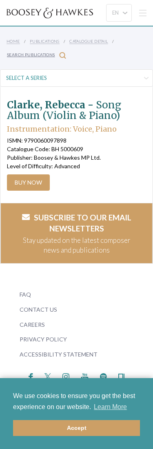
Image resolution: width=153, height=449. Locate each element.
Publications (45, 41)
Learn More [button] (110, 406)
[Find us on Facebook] (31, 376)
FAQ (25, 294)
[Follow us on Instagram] (65, 376)
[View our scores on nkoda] (121, 376)
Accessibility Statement (59, 354)
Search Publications (31, 54)
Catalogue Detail (88, 41)
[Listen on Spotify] (103, 376)
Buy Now (28, 182)
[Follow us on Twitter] (47, 376)
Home (13, 41)
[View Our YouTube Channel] (84, 376)
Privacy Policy (43, 339)
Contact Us (38, 309)
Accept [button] (76, 428)
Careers (32, 324)
